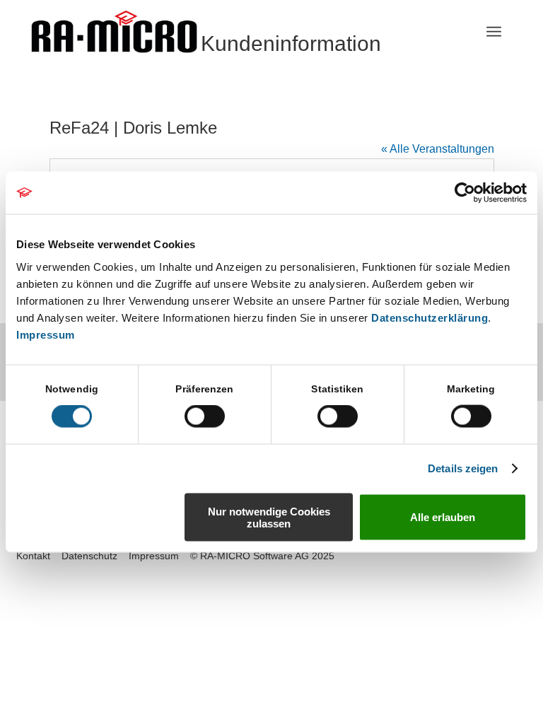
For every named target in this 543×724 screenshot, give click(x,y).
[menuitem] (493, 32)
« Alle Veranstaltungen (437, 149)
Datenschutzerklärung (429, 317)
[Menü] (493, 32)
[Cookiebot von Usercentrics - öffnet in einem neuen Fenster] (465, 193)
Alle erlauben (442, 517)
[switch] (205, 416)
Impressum (45, 334)
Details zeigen (463, 468)
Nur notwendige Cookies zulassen (269, 517)
